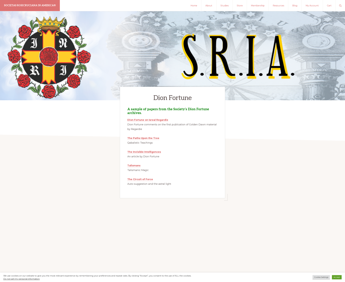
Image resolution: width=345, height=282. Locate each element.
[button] (340, 5)
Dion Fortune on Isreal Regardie (147, 119)
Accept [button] (337, 277)
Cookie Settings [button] (321, 277)
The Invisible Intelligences (144, 151)
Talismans (133, 165)
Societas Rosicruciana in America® (30, 5)
